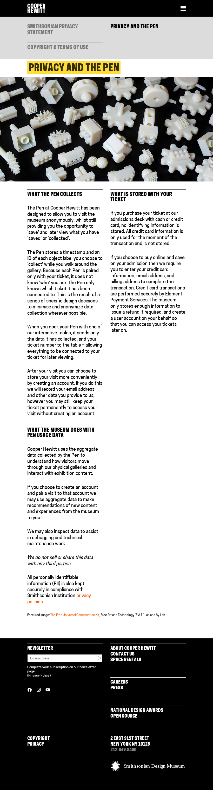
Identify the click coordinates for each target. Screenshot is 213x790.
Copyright (38, 739)
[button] (183, 8)
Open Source (123, 716)
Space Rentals (125, 660)
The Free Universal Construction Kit (74, 615)
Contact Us (122, 654)
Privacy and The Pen (134, 27)
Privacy (35, 744)
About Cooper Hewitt (133, 648)
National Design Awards (136, 710)
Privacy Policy (39, 675)
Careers (119, 682)
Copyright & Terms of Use (57, 47)
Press (116, 688)
